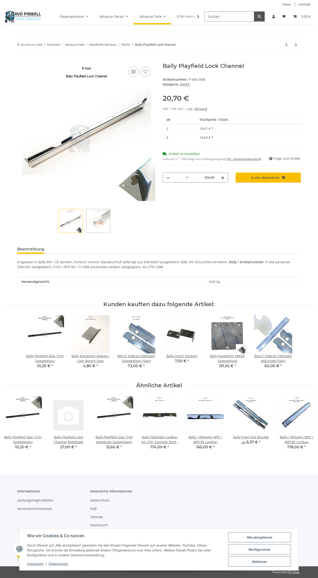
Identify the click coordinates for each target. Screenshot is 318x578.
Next (307, 426)
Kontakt (305, 4)
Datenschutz (58, 564)
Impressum (35, 564)
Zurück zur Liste (31, 44)
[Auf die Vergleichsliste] (133, 71)
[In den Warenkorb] (21, 60)
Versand (200, 109)
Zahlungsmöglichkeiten (35, 500)
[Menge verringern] (168, 177)
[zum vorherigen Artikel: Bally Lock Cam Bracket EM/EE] (286, 45)
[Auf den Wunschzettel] (145, 71)
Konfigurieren (260, 549)
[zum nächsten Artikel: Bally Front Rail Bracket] (296, 45)
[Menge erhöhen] (223, 177)
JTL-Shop (293, 572)
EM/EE (185, 84)
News (287, 4)
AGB (93, 508)
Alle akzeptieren (259, 537)
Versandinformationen (34, 508)
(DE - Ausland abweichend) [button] (244, 159)
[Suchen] (259, 16)
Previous (11, 426)
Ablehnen (259, 562)
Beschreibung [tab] (30, 249)
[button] (273, 16)
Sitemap (96, 517)
